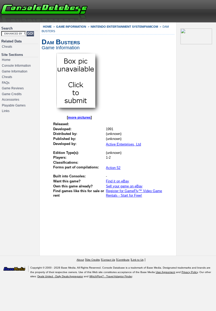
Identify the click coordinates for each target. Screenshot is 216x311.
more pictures (79, 117)
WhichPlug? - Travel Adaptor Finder (110, 276)
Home (6, 59)
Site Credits (93, 259)
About (80, 259)
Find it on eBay (117, 181)
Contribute (123, 259)
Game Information (14, 71)
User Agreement (165, 272)
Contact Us (108, 259)
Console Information (16, 65)
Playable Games (14, 105)
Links (5, 111)
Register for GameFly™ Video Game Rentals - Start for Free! (134, 193)
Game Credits (12, 94)
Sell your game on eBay (124, 186)
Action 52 (113, 168)
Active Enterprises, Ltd (123, 144)
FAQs (5, 82)
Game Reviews (13, 88)
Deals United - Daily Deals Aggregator (60, 276)
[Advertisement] (151, 10)
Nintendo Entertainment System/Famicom (124, 26)
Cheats (7, 46)
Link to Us (137, 259)
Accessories (10, 99)
